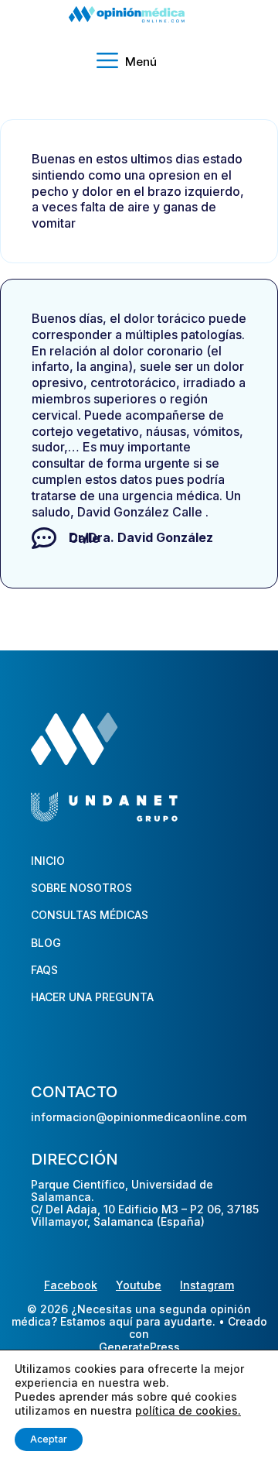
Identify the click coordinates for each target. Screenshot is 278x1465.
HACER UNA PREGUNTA (92, 997)
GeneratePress (139, 1347)
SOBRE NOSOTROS (81, 887)
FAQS (44, 969)
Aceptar (48, 1439)
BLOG (46, 942)
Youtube (138, 1285)
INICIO (48, 860)
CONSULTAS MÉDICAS (89, 914)
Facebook (70, 1285)
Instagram (207, 1285)
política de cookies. (188, 1410)
